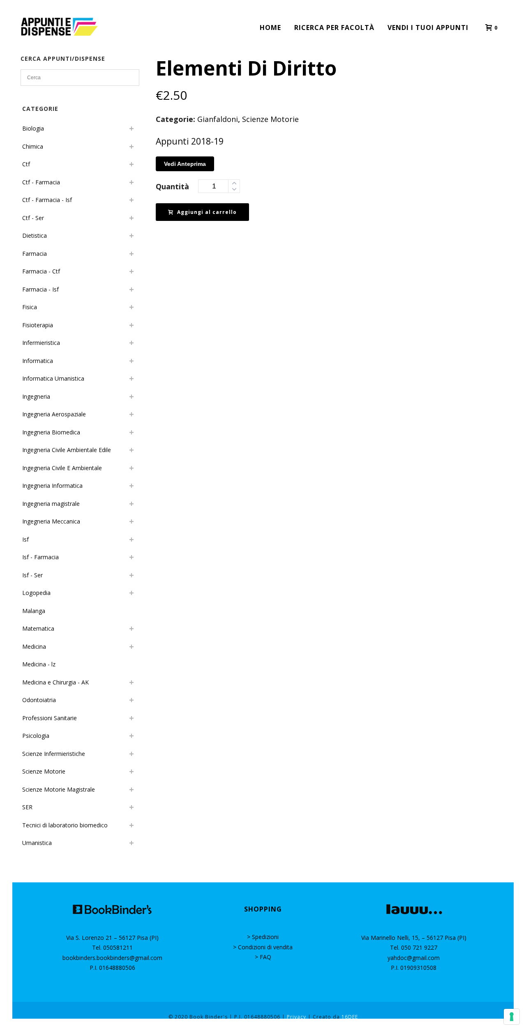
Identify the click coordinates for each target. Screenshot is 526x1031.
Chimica (32, 146)
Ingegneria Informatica (52, 485)
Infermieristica (41, 343)
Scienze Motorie (270, 119)
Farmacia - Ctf (41, 271)
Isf (25, 539)
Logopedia (36, 593)
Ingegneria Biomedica (51, 432)
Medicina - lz (38, 664)
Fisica (29, 307)
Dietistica (34, 235)
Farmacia (34, 253)
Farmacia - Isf (40, 289)
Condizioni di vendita (265, 947)
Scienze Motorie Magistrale (58, 789)
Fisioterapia (37, 325)
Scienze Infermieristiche (53, 754)
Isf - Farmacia (40, 557)
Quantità (172, 186)
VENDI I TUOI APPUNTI (428, 27)
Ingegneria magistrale (51, 503)
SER (27, 807)
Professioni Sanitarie (49, 718)
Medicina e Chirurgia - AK (55, 682)
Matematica (38, 628)
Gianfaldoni (217, 119)
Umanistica (37, 843)
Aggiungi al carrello (207, 212)
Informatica (37, 361)
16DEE (349, 1016)
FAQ (265, 957)
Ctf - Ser (33, 218)
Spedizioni (265, 937)
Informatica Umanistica (53, 378)
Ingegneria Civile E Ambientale (62, 468)
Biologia (33, 128)
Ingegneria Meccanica (51, 521)
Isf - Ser (32, 575)
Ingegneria (36, 396)
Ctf (26, 164)
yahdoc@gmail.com (414, 958)
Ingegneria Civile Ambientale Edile (66, 450)
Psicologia (35, 735)
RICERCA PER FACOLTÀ (334, 27)
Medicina (34, 646)
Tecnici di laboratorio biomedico (65, 825)
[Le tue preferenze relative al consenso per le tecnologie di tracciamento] (511, 1016)
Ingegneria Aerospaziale (54, 414)
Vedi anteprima (185, 164)
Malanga (33, 611)
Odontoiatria (39, 700)
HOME (270, 27)
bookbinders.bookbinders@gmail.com (112, 958)
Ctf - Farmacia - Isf (47, 200)
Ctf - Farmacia (41, 182)
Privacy (296, 1016)
